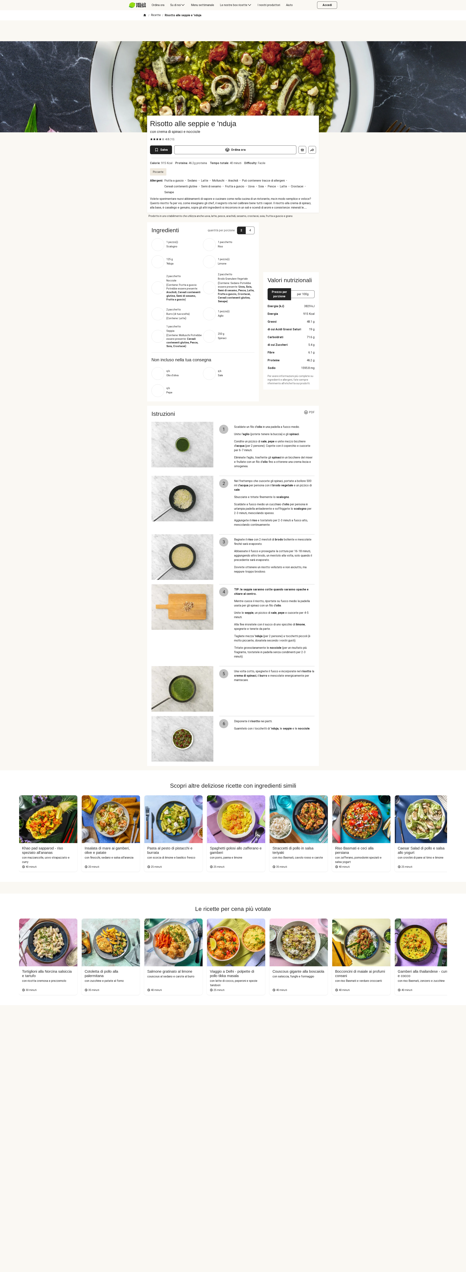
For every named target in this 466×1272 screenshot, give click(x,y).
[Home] (145, 15)
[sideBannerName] (291, 245)
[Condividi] (312, 150)
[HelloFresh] (137, 5)
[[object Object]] (302, 150)
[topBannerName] (233, 31)
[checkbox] (151, 139)
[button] (202, 230)
